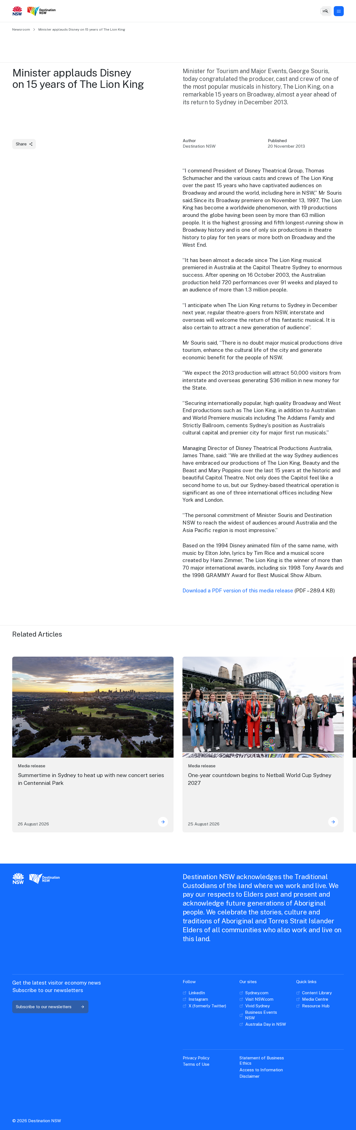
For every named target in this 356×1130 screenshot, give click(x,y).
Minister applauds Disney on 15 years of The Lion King (81, 29)
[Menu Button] (339, 11)
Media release (31, 765)
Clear (322, 11)
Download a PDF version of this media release (237, 590)
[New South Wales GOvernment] (17, 11)
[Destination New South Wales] (42, 11)
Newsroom (21, 29)
